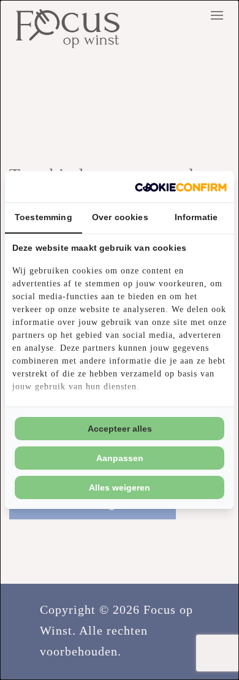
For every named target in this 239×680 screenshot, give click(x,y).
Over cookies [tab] (120, 217)
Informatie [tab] (196, 217)
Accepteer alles (120, 429)
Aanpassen (119, 458)
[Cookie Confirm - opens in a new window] (181, 186)
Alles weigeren (119, 487)
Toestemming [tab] (43, 217)
